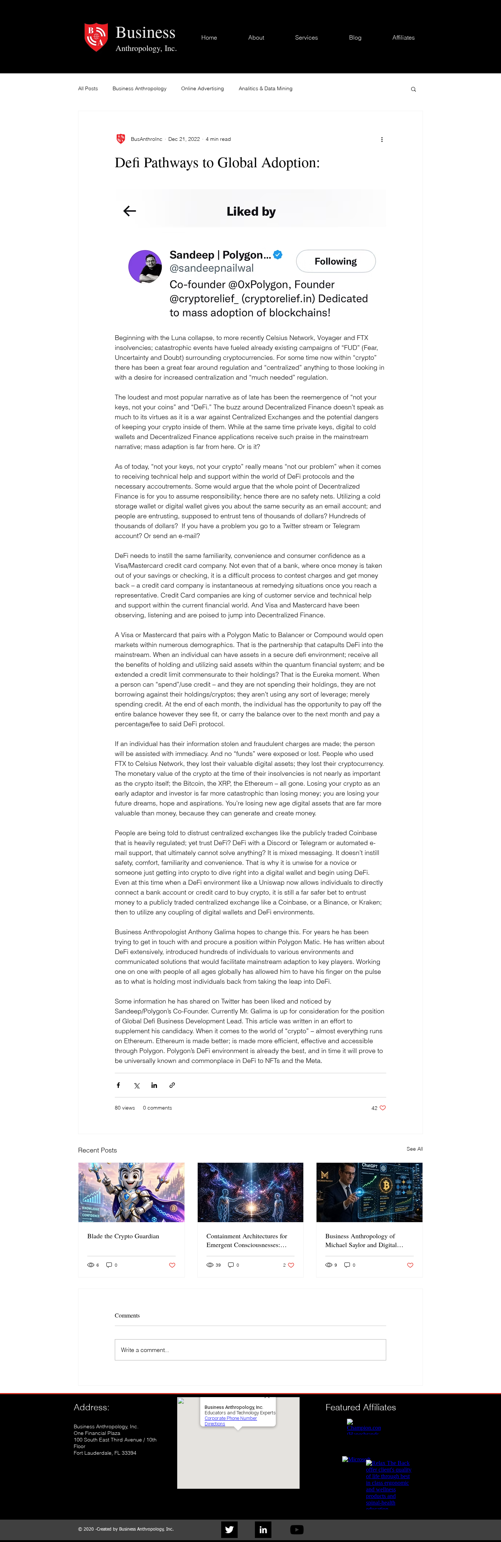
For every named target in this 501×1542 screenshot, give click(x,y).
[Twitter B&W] (229, 1529)
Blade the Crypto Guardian (123, 1235)
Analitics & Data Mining (266, 88)
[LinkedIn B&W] (263, 1529)
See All (415, 1148)
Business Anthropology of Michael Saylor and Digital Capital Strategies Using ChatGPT (361, 1240)
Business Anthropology (140, 88)
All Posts (88, 88)
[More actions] (381, 139)
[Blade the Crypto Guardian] (131, 1192)
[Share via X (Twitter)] (136, 1085)
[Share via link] (172, 1085)
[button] (413, 89)
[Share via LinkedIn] (154, 1085)
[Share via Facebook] (118, 1085)
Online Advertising (202, 88)
